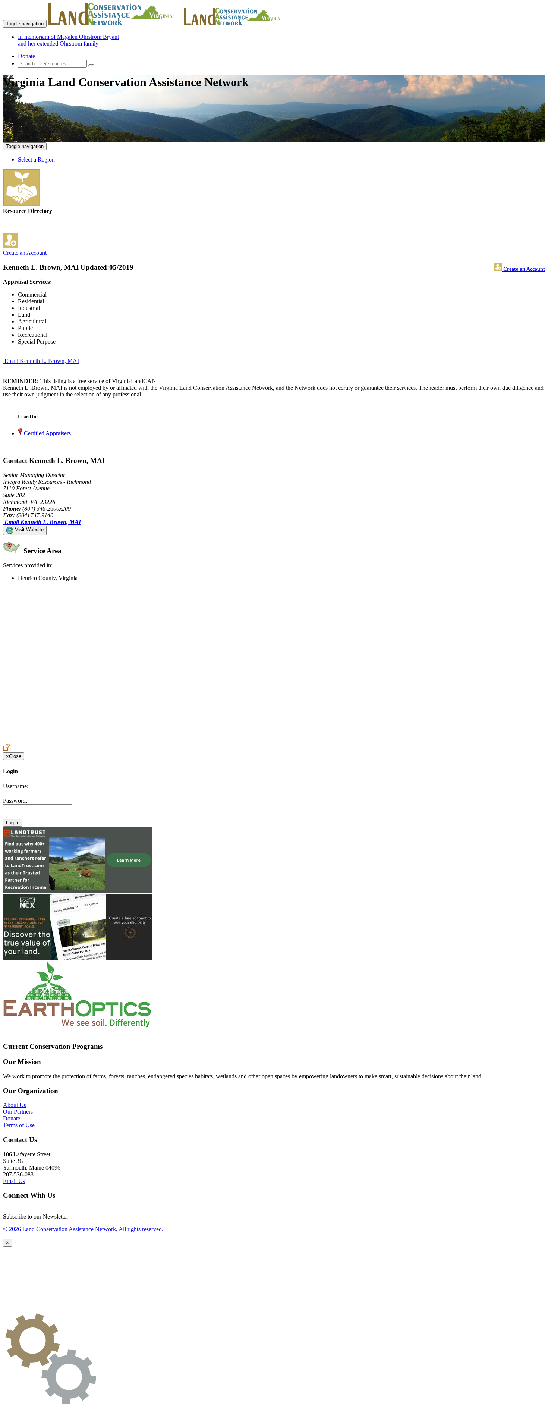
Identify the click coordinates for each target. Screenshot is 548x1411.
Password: (15, 800)
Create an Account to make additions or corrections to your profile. (81, 740)
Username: (15, 786)
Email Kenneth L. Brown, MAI (41, 361)
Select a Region (36, 159)
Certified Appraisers (46, 433)
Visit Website (28, 529)
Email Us (14, 1181)
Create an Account (25, 253)
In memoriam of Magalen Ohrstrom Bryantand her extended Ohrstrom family (68, 40)
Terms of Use (19, 1125)
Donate (26, 56)
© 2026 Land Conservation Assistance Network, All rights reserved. (83, 1229)
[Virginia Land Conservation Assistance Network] (115, 23)
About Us (14, 1105)
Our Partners (18, 1112)
